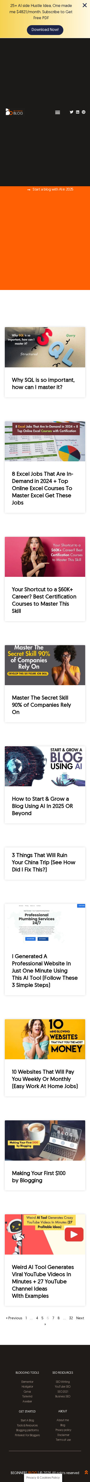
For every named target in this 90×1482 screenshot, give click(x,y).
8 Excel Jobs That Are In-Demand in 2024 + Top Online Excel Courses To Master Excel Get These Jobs (42, 489)
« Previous (14, 1318)
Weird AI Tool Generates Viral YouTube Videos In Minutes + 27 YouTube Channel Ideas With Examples (43, 1282)
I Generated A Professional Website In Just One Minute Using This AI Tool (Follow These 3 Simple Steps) (45, 971)
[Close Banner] (85, 5)
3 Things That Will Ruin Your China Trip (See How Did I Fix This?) (43, 863)
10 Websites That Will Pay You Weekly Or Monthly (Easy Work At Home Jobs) (45, 1079)
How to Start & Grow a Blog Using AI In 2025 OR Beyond (42, 806)
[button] (57, 112)
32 (71, 1318)
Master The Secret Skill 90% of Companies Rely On (41, 705)
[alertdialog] (45, 19)
